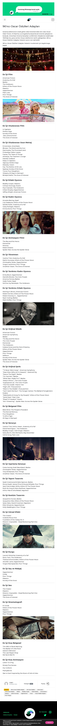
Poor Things (8, 695)
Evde (31, 683)
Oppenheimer (24, 693)
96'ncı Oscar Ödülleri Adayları (17, 689)
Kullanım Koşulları (7, 714)
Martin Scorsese (15, 693)
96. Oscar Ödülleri (31, 689)
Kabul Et (50, 722)
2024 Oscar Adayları (9, 691)
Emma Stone (44, 691)
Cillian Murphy (35, 691)
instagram (50, 712)
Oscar (31, 693)
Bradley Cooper (25, 691)
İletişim (15, 714)
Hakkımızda (6, 712)
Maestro (7, 693)
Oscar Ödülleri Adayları (40, 693)
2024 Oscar (40, 689)
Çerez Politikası (14, 724)
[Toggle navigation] (5, 19)
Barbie (18, 691)
